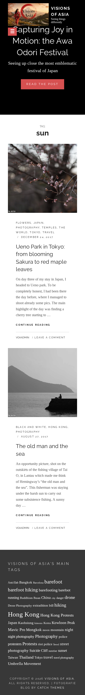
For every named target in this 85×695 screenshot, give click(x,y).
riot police (45, 644)
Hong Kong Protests (57, 615)
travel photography (64, 657)
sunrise (53, 650)
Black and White (31, 427)
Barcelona (38, 582)
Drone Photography (20, 605)
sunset (62, 650)
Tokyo (35, 232)
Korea (47, 623)
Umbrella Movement (24, 664)
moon (46, 630)
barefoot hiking (23, 589)
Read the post (45, 85)
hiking (60, 604)
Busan (37, 598)
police (63, 636)
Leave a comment (50, 337)
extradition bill (43, 605)
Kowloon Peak (63, 623)
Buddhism (26, 598)
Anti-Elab (13, 582)
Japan (39, 222)
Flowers (23, 222)
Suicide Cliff (38, 650)
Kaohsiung (26, 623)
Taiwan (13, 657)
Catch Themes (50, 687)
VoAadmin (22, 337)
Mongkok (34, 630)
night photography (21, 636)
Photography (28, 227)
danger (60, 598)
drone (70, 597)
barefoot (53, 582)
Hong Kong (58, 427)
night (69, 630)
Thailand (26, 657)
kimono (38, 623)
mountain (57, 630)
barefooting (48, 590)
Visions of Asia (59, 678)
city (54, 598)
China (46, 597)
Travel (49, 232)
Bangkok (25, 582)
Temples (49, 227)
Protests (29, 643)
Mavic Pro (16, 629)
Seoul (56, 644)
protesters (15, 644)
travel (48, 657)
